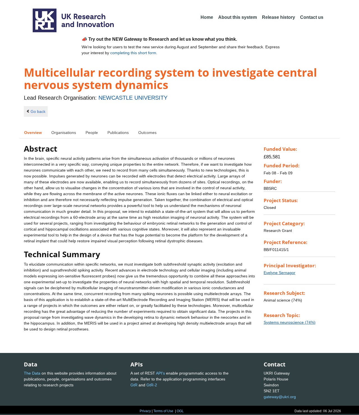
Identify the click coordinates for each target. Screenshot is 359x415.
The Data (32, 373)
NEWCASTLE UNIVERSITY (132, 98)
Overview (33, 132)
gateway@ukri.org (280, 397)
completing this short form (133, 53)
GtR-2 (151, 385)
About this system (237, 17)
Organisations (63, 132)
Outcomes (147, 132)
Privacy (145, 411)
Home (207, 17)
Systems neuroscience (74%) (290, 322)
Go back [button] (38, 111)
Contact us (311, 17)
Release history (278, 17)
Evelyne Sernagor (279, 272)
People (92, 132)
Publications (118, 132)
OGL (180, 411)
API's (160, 373)
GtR (133, 385)
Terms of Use (163, 411)
